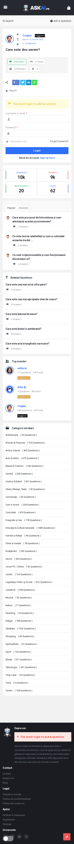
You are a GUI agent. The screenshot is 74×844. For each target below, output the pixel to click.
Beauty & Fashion (24, 466)
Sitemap (7, 824)
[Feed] (26, 836)
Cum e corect (22, 504)
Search (9, 21)
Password (12, 127)
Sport (18, 651)
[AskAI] (37, 7)
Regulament (9, 819)
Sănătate (21, 628)
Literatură (20, 589)
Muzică (19, 597)
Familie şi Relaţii (23, 535)
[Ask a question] (66, 836)
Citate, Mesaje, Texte (25, 489)
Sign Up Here (47, 157)
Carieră (19, 473)
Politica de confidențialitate (17, 799)
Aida (20, 387)
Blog (5, 782)
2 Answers (23, 226)
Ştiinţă (19, 659)
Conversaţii (21, 497)
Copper (21, 406)
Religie (19, 620)
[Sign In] (68, 7)
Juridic (19, 574)
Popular (11, 208)
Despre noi (8, 778)
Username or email (16, 113)
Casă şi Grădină (24, 481)
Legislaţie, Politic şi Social (29, 582)
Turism (19, 690)
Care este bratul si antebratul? (23, 328)
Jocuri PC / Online (24, 566)
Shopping (20, 636)
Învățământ (30, 43)
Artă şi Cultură (23, 450)
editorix (22, 368)
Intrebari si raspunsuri (14, 815)
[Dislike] (18, 44)
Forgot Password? (59, 141)
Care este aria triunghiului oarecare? (27, 343)
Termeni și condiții (12, 794)
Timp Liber (20, 675)
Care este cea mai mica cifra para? (26, 284)
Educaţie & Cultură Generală (30, 528)
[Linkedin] (19, 836)
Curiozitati (21, 512)
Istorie (19, 559)
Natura (18, 605)
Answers (23, 208)
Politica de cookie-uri (13, 803)
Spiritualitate (21, 644)
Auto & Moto (22, 458)
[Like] (18, 34)
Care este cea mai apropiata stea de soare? (31, 299)
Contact (7, 773)
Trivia (17, 682)
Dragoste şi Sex (24, 520)
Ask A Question (62, 21)
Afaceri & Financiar (25, 442)
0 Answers (16, 289)
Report (13, 90)
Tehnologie (21, 667)
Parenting (20, 613)
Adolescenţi (21, 435)
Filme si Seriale (23, 543)
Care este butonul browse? (21, 314)
